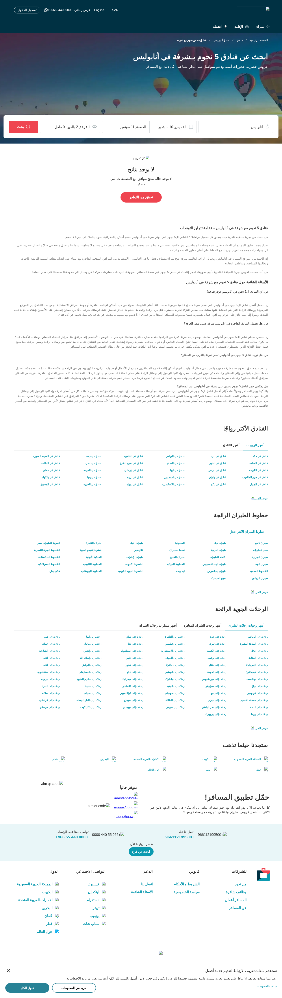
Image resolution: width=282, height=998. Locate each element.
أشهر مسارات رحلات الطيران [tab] (158, 625)
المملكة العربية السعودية (34, 884)
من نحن (241, 884)
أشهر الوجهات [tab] (255, 445)
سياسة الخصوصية (187, 892)
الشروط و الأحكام (187, 884)
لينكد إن (93, 892)
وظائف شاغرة (236, 892)
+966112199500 (179, 837)
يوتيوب (94, 916)
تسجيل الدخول (27, 10)
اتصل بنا (146, 884)
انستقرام (93, 900)
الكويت (47, 892)
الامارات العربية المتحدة (35, 900)
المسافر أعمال (236, 900)
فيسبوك (93, 884)
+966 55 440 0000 (72, 837)
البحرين (47, 908)
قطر (49, 924)
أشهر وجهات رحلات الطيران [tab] (246, 625)
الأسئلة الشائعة (141, 892)
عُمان (48, 916)
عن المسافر (238, 908)
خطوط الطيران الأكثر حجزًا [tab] (247, 531)
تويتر (96, 908)
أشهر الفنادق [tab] (231, 445)
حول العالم (44, 931)
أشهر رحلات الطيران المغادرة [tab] (202, 625)
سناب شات (91, 924)
